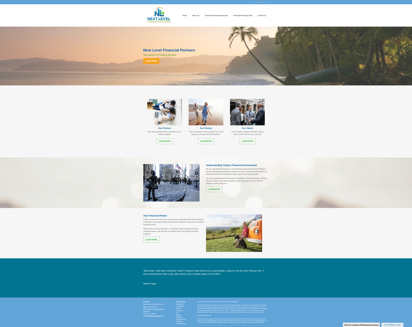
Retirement (180, 304)
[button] (196, 15)
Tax (177, 313)
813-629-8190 (261, 2)
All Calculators (181, 323)
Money (178, 315)
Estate (178, 308)
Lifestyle (179, 317)
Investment (180, 306)
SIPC (211, 320)
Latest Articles (181, 319)
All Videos (179, 321)
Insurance (179, 311)
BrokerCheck (234, 301)
